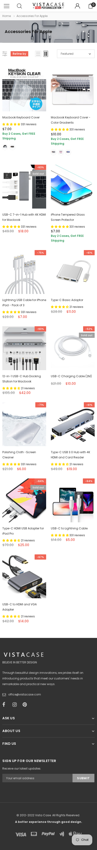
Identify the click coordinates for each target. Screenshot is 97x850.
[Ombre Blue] (68, 152)
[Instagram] (16, 704)
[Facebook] (5, 704)
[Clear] (5, 147)
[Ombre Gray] (53, 152)
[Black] (12, 147)
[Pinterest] (26, 704)
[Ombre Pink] (61, 152)
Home (6, 16)
